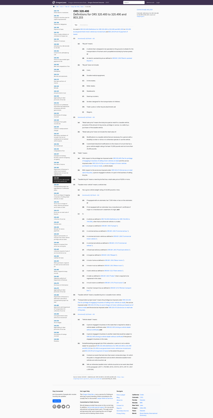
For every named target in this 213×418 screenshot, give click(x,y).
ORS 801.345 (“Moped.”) (109, 255)
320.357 (62, 156)
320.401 (61, 187)
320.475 (60, 290)
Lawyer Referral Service (104, 398)
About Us (119, 400)
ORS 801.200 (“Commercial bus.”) (117, 231)
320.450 (59, 257)
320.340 (60, 121)
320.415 (61, 212)
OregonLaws (61, 2)
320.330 (60, 98)
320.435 (61, 236)
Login (158, 2)
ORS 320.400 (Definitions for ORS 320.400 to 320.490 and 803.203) (101, 29)
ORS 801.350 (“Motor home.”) (114, 260)
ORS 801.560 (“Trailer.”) (108, 276)
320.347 (61, 137)
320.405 (62, 195)
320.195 (59, 40)
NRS (141, 403)
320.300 (61, 46)
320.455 (61, 263)
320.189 (59, 28)
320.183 (61, 17)
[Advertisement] (147, 46)
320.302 (61, 52)
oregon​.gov (140, 16)
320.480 (61, 298)
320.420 (59, 218)
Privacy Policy (121, 413)
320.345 (61, 128)
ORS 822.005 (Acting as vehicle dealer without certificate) (105, 336)
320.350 (58, 145)
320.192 (61, 34)
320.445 (62, 251)
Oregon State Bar (88, 394)
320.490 (61, 315)
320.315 (60, 81)
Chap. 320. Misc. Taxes (77, 6)
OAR (141, 408)
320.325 (60, 92)
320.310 (60, 75)
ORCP (107, 2)
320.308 (57, 70)
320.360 (59, 163)
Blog (118, 397)
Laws (141, 405)
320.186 (60, 23)
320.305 (62, 65)
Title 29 (67, 6)
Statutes (142, 400)
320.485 (62, 308)
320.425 (57, 223)
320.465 (60, 278)
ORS (57, 6)
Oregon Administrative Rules (77, 2)
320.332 (61, 106)
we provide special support (96, 407)
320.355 (59, 150)
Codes (142, 395)
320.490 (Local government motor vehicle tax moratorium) (112, 348)
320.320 (56, 87)
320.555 (60, 327)
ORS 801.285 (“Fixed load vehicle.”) (119, 250)
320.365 (61, 171)
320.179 (61, 11)
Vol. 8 (61, 6)
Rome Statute (144, 413)
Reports (119, 408)
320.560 (60, 334)
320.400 (61, 179)
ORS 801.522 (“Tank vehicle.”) (113, 271)
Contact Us (120, 405)
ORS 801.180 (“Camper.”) (109, 226)
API (118, 403)
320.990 (56, 340)
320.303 (61, 59)
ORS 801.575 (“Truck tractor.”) (114, 283)
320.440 (61, 244)
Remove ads (150, 2)
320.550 (57, 321)
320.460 (60, 271)
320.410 (61, 204)
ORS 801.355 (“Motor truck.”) (113, 265)
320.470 (61, 284)
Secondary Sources (123, 411)
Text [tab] (76, 25)
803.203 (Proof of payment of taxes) (96, 351)
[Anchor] (78, 34)
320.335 (60, 115)
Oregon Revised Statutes (96, 2)
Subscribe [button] (57, 401)
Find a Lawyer (121, 395)
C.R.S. (141, 397)
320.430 (59, 229)
